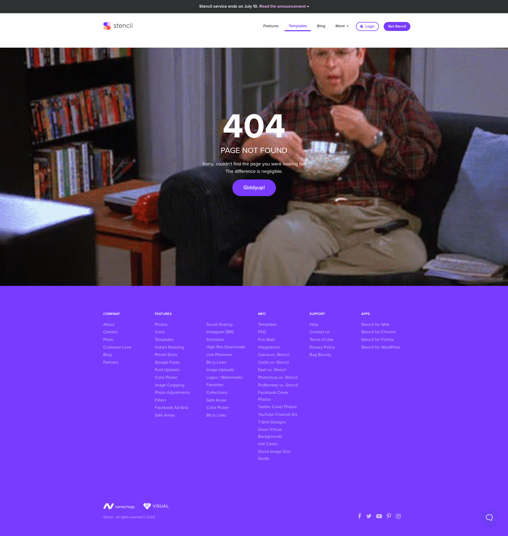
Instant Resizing (169, 347)
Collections (216, 392)
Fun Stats (266, 339)
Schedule (215, 339)
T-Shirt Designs (272, 422)
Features (271, 26)
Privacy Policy (322, 347)
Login (369, 26)
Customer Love (117, 347)
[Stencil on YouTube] (379, 517)
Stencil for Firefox (377, 339)
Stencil (117, 25)
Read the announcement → (284, 6)
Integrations (269, 347)
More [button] (340, 26)
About (109, 324)
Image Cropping (169, 385)
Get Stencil (397, 26)
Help (314, 324)
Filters (160, 400)
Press (108, 339)
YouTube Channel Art (277, 414)
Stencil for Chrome (378, 332)
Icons (160, 332)
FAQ (262, 332)
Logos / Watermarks (224, 377)
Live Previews (219, 355)
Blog (321, 26)
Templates (298, 26)
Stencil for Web (375, 324)
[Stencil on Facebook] (359, 517)
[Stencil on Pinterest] (389, 517)
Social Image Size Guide (274, 455)
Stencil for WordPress (380, 347)
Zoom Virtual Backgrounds (270, 433)
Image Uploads (220, 370)
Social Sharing (219, 324)
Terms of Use (321, 339)
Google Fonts (167, 362)
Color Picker (166, 377)
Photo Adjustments (172, 392)
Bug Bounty (320, 355)
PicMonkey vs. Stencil (278, 385)
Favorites (214, 385)
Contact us (319, 332)
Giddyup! (254, 187)
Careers (110, 332)
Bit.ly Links (216, 362)
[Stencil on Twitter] (368, 517)
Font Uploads (167, 370)
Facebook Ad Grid (171, 408)
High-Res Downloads (225, 347)
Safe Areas (165, 415)
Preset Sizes (166, 355)
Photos (161, 324)
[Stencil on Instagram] (398, 517)
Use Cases (267, 444)
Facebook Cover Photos (273, 396)
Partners (110, 362)
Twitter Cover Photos (277, 407)
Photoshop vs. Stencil (278, 377)
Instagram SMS (220, 332)
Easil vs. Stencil (272, 370)
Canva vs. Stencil (273, 355)
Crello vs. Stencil (273, 362)
